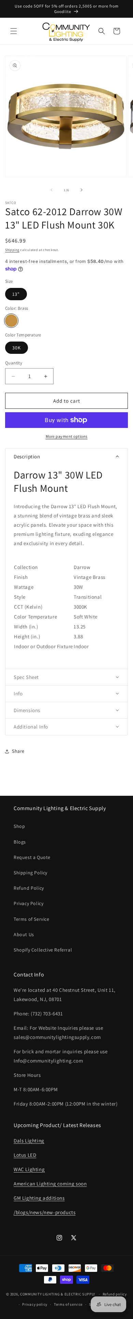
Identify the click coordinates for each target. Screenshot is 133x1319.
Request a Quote (32, 857)
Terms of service (68, 1304)
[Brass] (11, 321)
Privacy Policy (28, 903)
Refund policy (115, 1294)
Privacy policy (34, 1304)
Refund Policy (29, 888)
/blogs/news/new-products (44, 1212)
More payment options (67, 436)
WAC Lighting (29, 1169)
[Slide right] (81, 189)
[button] (13, 31)
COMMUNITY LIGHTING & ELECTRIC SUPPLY (57, 1294)
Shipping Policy (30, 873)
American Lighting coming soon (50, 1183)
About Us (24, 934)
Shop (19, 826)
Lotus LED (25, 1155)
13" (16, 294)
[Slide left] (51, 189)
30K (16, 348)
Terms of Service (31, 919)
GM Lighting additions (39, 1198)
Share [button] (18, 751)
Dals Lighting (29, 1140)
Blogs (20, 842)
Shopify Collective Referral (43, 950)
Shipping (12, 250)
